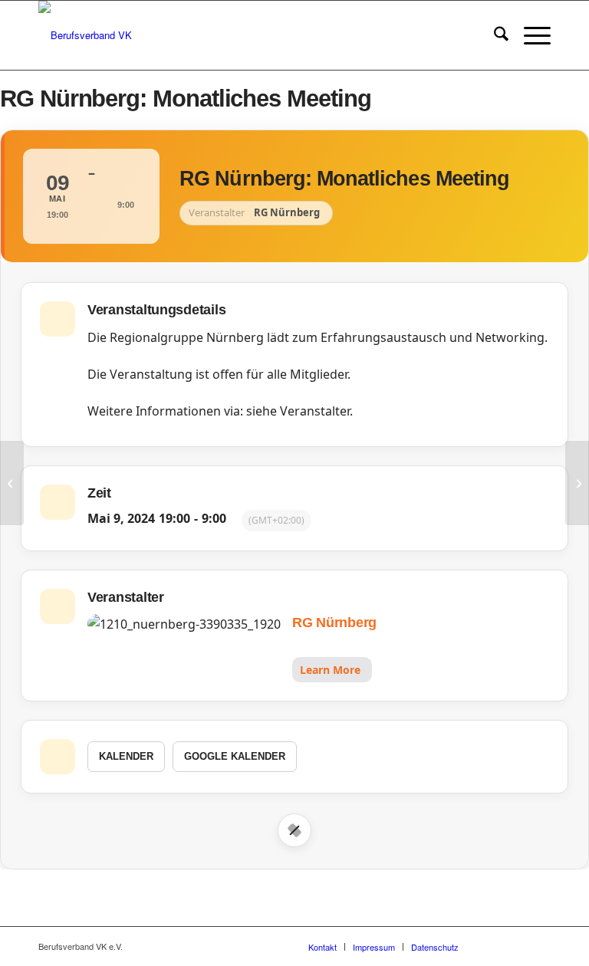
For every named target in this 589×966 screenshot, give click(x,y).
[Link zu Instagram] (516, 946)
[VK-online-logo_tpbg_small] (85, 35)
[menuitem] (493, 35)
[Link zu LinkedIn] (539, 946)
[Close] (294, 830)
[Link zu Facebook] (493, 946)
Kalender (126, 756)
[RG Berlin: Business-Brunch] (12, 483)
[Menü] (529, 35)
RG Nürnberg (334, 622)
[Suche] (493, 35)
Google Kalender (234, 756)
